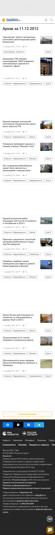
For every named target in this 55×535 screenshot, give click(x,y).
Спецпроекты (9, 445)
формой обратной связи (27, 501)
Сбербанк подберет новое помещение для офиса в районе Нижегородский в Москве (19, 263)
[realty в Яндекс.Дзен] (18, 424)
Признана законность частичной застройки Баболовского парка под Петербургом (19, 241)
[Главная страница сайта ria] (3, 20)
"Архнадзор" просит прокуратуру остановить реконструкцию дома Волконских (19, 39)
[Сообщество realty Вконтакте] (28, 424)
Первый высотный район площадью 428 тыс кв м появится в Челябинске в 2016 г (19, 221)
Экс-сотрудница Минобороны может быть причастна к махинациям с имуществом (17, 168)
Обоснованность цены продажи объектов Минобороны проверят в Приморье (20, 362)
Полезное (41, 440)
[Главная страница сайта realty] (16, 20)
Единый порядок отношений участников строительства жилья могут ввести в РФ (19, 124)
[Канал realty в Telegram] (39, 424)
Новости (6, 440)
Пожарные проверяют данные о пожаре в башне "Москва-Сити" (19, 145)
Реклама (22, 445)
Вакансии (7, 456)
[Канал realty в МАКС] (8, 424)
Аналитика (17, 440)
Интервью (29, 440)
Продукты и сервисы (39, 445)
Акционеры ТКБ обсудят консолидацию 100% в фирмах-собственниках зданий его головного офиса (18, 62)
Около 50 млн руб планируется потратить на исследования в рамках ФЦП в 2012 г (18, 317)
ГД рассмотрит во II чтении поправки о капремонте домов (18, 338)
